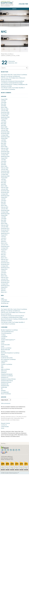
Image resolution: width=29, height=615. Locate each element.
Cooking (3, 335)
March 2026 (4, 107)
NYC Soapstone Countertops (8, 359)
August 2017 (4, 249)
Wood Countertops (6, 394)
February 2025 (4, 128)
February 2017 (4, 259)
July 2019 (3, 236)
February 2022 (4, 187)
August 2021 (4, 197)
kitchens (3, 351)
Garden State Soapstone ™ (8, 340)
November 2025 (5, 114)
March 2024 (4, 146)
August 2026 (4, 99)
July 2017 (3, 251)
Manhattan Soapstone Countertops (10, 353)
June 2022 (3, 181)
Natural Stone (4, 356)
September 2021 (5, 195)
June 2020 (3, 218)
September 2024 (5, 137)
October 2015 (4, 284)
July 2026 (3, 101)
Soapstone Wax (5, 385)
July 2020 (3, 217)
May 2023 (3, 163)
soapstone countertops (7, 376)
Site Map (3, 443)
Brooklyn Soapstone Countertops (9, 330)
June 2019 (3, 238)
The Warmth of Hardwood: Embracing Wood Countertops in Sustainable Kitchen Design (12, 82)
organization (4, 361)
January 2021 (4, 209)
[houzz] (5, 447)
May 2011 (3, 289)
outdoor (3, 362)
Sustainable (4, 387)
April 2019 (3, 241)
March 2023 (4, 166)
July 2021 (3, 199)
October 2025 (4, 115)
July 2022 (3, 179)
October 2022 (4, 174)
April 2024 (3, 145)
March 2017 (4, 258)
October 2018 (4, 248)
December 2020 (5, 210)
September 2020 (5, 213)
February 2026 (4, 109)
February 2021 (4, 207)
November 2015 (5, 282)
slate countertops (5, 369)
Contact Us (4, 425)
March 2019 (4, 243)
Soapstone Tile (4, 384)
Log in (2, 298)
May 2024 (3, 143)
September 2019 (5, 233)
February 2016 (4, 277)
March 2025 (4, 127)
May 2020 (3, 220)
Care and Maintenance (7, 331)
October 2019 (4, 231)
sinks (2, 366)
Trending (3, 390)
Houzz (2, 346)
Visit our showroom (5, 403)
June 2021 (3, 200)
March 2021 (4, 205)
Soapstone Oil (4, 377)
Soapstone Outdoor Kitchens (8, 379)
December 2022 (5, 171)
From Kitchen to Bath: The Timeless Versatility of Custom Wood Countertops (13, 88)
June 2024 (3, 141)
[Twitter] (5, 450)
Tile (2, 389)
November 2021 (5, 192)
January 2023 (4, 169)
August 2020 (4, 215)
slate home (4, 371)
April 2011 (3, 290)
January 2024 (4, 150)
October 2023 (4, 155)
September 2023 (5, 156)
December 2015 (5, 280)
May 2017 (3, 254)
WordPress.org (4, 303)
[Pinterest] (16, 450)
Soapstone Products (6, 382)
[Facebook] (2, 450)
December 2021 (5, 191)
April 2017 (3, 256)
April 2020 (3, 222)
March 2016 (4, 276)
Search (26, 67)
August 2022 (4, 177)
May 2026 (3, 104)
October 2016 (4, 266)
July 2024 (3, 140)
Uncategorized (5, 392)
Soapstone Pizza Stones (7, 380)
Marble (3, 354)
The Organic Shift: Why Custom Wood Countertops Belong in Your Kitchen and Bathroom (14, 75)
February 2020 (4, 225)
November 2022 (5, 173)
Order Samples (5, 426)
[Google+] (11, 450)
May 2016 (3, 274)
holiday (3, 341)
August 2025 (4, 119)
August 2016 (4, 269)
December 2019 (5, 228)
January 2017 (4, 261)
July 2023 (3, 159)
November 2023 (5, 153)
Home (2, 343)
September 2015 (5, 285)
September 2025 (5, 117)
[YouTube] (19, 450)
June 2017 (3, 253)
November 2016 (5, 264)
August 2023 (4, 158)
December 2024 (5, 132)
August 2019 (4, 235)
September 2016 (5, 267)
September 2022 (5, 176)
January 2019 (4, 245)
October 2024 (4, 135)
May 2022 (3, 182)
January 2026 (4, 110)
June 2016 (3, 272)
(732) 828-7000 (23, 4)
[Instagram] (13, 450)
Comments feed (5, 301)
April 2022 (3, 184)
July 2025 (3, 120)
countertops (4, 336)
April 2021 (3, 204)
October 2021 (4, 194)
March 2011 (4, 292)
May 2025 (3, 123)
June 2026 (3, 102)
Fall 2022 (3, 338)
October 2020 (4, 212)
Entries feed (4, 300)
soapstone (3, 372)
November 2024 (5, 133)
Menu (14, 8)
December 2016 (5, 263)
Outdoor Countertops (6, 364)
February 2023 (4, 168)
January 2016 (4, 279)
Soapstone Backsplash (6, 374)
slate (2, 367)
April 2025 (3, 125)
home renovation (5, 344)
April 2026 (3, 105)
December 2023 (5, 151)
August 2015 (4, 287)
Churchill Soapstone (6, 333)
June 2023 (3, 161)
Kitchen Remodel (5, 349)
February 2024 (4, 148)
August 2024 (4, 138)
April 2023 (3, 164)
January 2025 (4, 130)
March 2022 (4, 186)
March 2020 (4, 223)
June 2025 (3, 122)
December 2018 (5, 246)
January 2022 (4, 189)
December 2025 (5, 112)
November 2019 (5, 230)
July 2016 (3, 271)
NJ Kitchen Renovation (7, 358)
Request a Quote (5, 423)
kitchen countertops (6, 348)
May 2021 (3, 202)
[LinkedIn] (8, 450)
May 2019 (3, 240)
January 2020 (4, 227)
